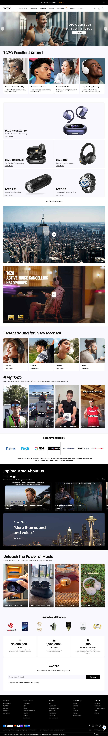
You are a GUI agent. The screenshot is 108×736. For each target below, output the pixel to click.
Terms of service (23, 682)
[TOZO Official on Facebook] (90, 726)
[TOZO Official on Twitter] (100, 726)
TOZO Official (61, 730)
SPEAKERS (51, 8)
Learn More (8, 508)
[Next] (105, 29)
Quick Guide (52, 710)
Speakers (5, 708)
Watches (5, 706)
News (96, 710)
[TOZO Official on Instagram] (93, 726)
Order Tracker (52, 713)
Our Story (97, 703)
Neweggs (75, 710)
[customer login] (99, 8)
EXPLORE (81, 8)
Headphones (6, 703)
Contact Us (52, 715)
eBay (74, 708)
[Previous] (2, 29)
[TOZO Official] (7, 8)
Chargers (5, 710)
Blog (25, 706)
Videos (25, 708)
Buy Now (30, 33)
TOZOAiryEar (27, 703)
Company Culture (100, 708)
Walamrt (75, 706)
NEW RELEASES (23, 8)
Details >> (61, 2)
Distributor (26, 718)
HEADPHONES (33, 8)
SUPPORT (72, 8)
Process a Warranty (54, 708)
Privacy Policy (35, 682)
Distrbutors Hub (77, 715)
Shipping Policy (15, 730)
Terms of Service (32, 730)
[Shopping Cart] (103, 8)
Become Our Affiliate (29, 710)
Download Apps (53, 718)
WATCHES (43, 8)
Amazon (75, 703)
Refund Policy (6, 730)
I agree (96, 734)
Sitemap (97, 713)
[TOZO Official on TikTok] (97, 726)
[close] (104, 2)
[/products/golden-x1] (54, 29)
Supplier (26, 713)
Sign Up (93, 677)
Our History (98, 706)
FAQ (50, 703)
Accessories (6, 713)
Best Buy (75, 713)
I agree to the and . (24, 682)
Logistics (26, 715)
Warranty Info (52, 706)
